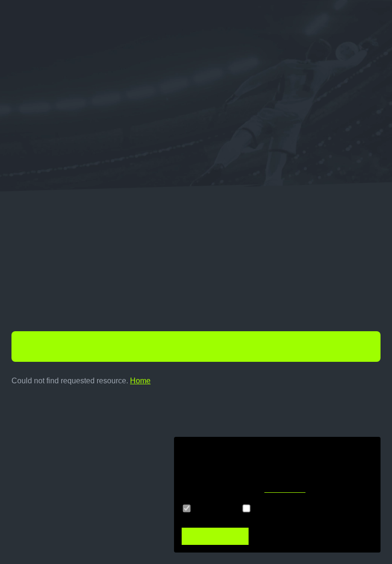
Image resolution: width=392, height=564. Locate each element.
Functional (214, 508)
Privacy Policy (284, 489)
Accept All (215, 536)
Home (140, 381)
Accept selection (308, 536)
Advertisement (281, 508)
